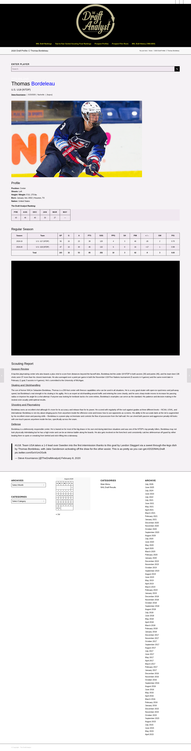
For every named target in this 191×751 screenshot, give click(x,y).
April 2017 (149, 660)
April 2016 (149, 696)
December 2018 (152, 596)
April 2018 (149, 622)
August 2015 (150, 721)
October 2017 (151, 641)
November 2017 (152, 638)
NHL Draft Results (108, 487)
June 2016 (149, 689)
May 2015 (149, 731)
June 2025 (149, 487)
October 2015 (151, 715)
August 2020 (150, 535)
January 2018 (151, 632)
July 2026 (149, 484)
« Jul (58, 514)
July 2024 (149, 490)
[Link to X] (181, 2)
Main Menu (105, 484)
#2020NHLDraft (156, 449)
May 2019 (149, 580)
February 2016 (151, 702)
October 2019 (151, 567)
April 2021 (149, 510)
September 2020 (152, 532)
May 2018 (149, 619)
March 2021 (150, 513)
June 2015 (149, 728)
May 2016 (149, 693)
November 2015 (152, 712)
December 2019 (152, 561)
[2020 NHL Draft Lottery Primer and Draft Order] (189, 375)
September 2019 (152, 571)
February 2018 (151, 628)
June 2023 (149, 494)
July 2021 (149, 500)
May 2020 (149, 545)
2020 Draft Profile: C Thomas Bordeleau (29, 50)
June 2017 (149, 654)
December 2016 (152, 673)
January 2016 (151, 705)
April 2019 (149, 583)
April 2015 (149, 734)
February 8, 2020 (71, 458)
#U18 (18, 445)
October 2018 (151, 603)
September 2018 (152, 606)
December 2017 (152, 635)
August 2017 (150, 648)
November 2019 (152, 564)
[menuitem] (43, 43)
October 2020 (151, 529)
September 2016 (152, 683)
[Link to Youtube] (185, 2)
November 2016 (152, 677)
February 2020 (151, 555)
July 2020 (149, 539)
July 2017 (149, 651)
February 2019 (151, 590)
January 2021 (151, 519)
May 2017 (149, 657)
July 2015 (149, 725)
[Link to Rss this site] (177, 2)
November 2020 (152, 526)
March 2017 (150, 664)
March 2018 (150, 625)
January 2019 (151, 593)
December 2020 (152, 523)
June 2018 (149, 616)
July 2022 (149, 497)
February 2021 (151, 516)
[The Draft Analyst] (95, 22)
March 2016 (150, 699)
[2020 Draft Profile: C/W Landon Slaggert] (2, 375)
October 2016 (151, 680)
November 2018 (152, 600)
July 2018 (149, 612)
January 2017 (151, 670)
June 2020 (149, 542)
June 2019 (149, 577)
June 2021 (149, 503)
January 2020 (151, 558)
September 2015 (152, 718)
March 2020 (150, 551)
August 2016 (150, 686)
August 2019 (150, 574)
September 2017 (152, 644)
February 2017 (151, 667)
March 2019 (150, 587)
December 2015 (152, 709)
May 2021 (149, 507)
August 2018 (150, 609)
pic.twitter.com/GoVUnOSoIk (31, 452)
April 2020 (149, 548)
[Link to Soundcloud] (173, 2)
